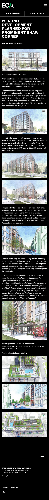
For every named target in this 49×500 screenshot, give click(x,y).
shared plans (34, 79)
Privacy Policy (7, 476)
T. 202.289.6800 (7, 472)
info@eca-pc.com (20, 472)
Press (20, 43)
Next (42, 456)
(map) (28, 98)
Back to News (13, 14)
